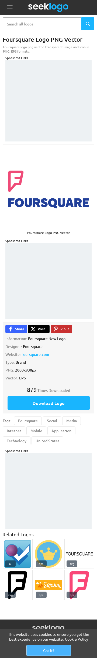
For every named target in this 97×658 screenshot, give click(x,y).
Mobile (36, 430)
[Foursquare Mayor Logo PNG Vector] (49, 554)
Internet (14, 430)
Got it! (48, 650)
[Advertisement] (48, 94)
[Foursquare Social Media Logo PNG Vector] (18, 554)
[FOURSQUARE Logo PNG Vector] (79, 554)
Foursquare (28, 420)
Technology (16, 440)
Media (71, 420)
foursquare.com (35, 354)
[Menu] (9, 7)
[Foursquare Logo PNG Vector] (18, 585)
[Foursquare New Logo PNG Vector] (79, 585)
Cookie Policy (76, 639)
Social (52, 420)
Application (61, 430)
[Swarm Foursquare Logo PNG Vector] (49, 585)
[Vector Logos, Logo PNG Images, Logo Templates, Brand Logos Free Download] (48, 7)
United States (47, 440)
